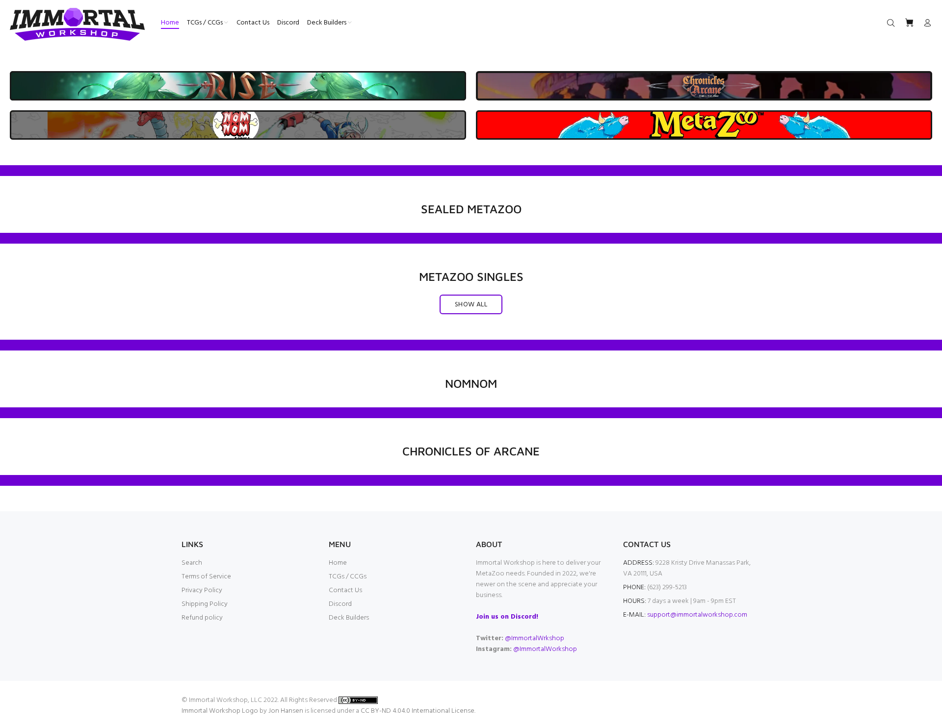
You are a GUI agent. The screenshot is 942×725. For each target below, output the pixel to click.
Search (192, 563)
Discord (340, 604)
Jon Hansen (285, 711)
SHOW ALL (471, 304)
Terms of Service (206, 576)
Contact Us (345, 590)
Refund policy (202, 618)
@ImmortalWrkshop (534, 638)
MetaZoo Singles (471, 276)
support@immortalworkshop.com (697, 615)
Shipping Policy (205, 604)
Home (338, 563)
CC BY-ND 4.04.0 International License (417, 711)
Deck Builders (349, 618)
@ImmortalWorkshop (545, 649)
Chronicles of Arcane (471, 451)
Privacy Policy (202, 590)
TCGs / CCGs (347, 576)
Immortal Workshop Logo (220, 711)
